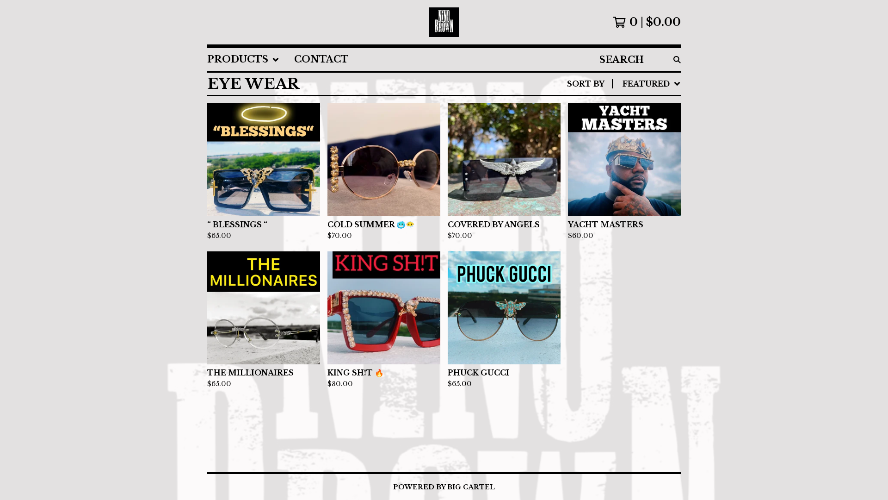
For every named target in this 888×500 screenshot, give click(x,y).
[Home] (444, 22)
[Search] (677, 59)
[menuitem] (243, 59)
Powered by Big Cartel (444, 487)
